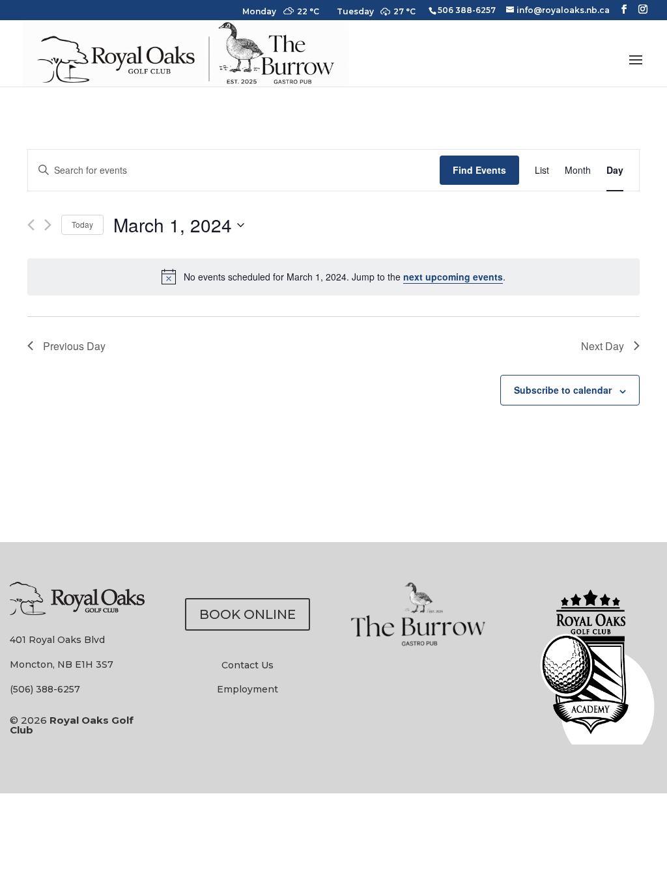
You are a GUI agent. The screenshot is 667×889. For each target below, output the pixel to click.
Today (82, 224)
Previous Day (74, 345)
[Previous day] (31, 225)
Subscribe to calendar (563, 389)
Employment (247, 689)
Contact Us (247, 665)
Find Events (479, 169)
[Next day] (47, 225)
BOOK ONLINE (247, 614)
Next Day (602, 345)
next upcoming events (453, 276)
